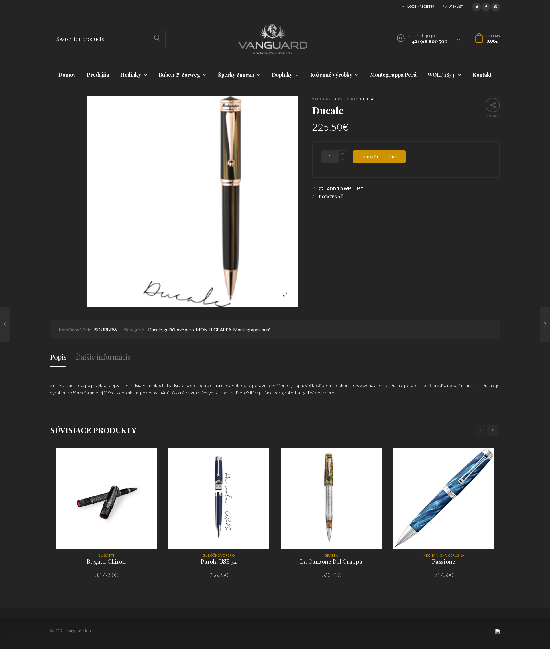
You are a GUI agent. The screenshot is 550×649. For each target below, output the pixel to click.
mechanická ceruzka (444, 555)
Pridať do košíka (379, 156)
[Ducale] (5, 324)
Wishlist (456, 6)
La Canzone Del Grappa (331, 561)
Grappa (331, 555)
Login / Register (420, 6)
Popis (58, 356)
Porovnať (331, 197)
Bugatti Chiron (106, 561)
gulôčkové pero (179, 329)
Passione (443, 561)
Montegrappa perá (251, 329)
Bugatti (106, 555)
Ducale (155, 329)
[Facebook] (486, 6)
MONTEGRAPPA (213, 329)
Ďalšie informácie (103, 356)
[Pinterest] (495, 6)
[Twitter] (476, 6)
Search (157, 38)
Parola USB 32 (219, 561)
